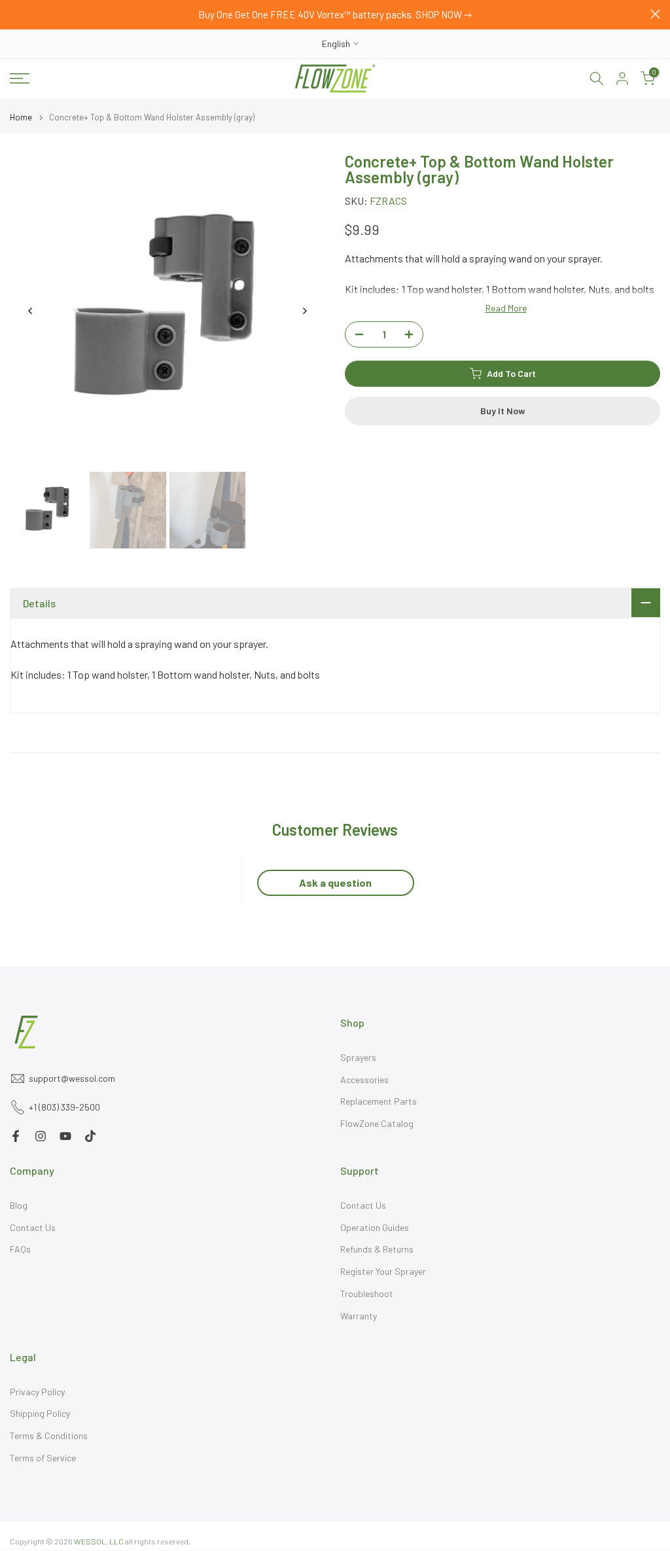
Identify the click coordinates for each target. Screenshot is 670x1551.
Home (21, 117)
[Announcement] (335, 15)
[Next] (304, 311)
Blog (18, 1205)
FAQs (20, 1249)
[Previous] (31, 311)
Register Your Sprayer (383, 1271)
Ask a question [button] (335, 882)
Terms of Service (43, 1457)
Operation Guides (374, 1227)
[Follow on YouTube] (65, 1136)
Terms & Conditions (49, 1435)
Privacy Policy (37, 1391)
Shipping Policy (40, 1413)
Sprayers (358, 1057)
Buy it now (502, 410)
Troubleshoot (366, 1293)
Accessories (364, 1079)
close (15, 14)
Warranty (358, 1315)
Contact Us (33, 1227)
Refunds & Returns (377, 1249)
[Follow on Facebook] (16, 1136)
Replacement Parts (378, 1101)
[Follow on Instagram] (40, 1136)
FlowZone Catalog (377, 1123)
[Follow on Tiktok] (90, 1136)
